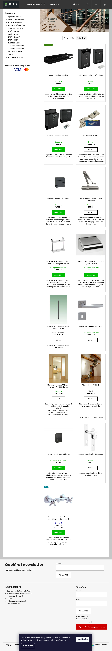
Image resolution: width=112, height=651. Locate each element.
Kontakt (10, 599)
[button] (45, 20)
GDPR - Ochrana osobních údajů (19, 593)
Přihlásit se (63, 575)
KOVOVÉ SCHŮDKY (17, 49)
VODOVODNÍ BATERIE (16, 20)
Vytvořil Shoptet (101, 645)
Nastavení (28, 645)
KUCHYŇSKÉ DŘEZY (15, 22)
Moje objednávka (13, 604)
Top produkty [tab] (69, 38)
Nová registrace (82, 616)
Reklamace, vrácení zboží (16, 601)
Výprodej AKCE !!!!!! (15, 17)
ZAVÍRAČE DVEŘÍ (14, 34)
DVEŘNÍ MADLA (13, 31)
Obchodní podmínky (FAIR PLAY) (19, 591)
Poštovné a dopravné (15, 596)
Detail (90, 149)
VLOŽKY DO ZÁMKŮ (15, 52)
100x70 (94, 417)
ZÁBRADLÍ (11, 54)
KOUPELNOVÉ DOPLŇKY (16, 25)
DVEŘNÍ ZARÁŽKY (14, 37)
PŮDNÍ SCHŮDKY (14, 43)
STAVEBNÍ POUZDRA (15, 28)
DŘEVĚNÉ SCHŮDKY (17, 46)
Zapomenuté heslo (83, 619)
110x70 (87, 417)
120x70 (80, 417)
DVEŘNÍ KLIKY (13, 40)
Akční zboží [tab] (81, 38)
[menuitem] (36, 4)
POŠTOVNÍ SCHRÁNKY (16, 57)
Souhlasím (83, 639)
